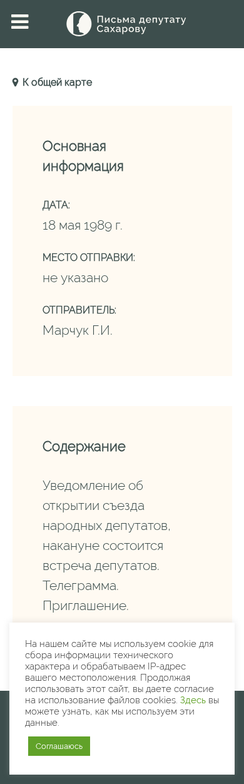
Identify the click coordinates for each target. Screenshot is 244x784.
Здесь (193, 700)
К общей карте (56, 82)
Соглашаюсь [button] (59, 746)
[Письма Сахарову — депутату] (122, 23)
